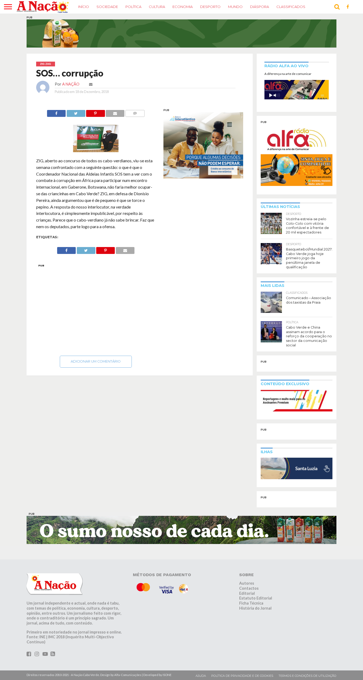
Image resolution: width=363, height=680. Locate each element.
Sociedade (107, 7)
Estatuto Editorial (255, 598)
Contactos (249, 588)
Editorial (247, 593)
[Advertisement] (96, 308)
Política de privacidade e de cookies (242, 676)
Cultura (157, 7)
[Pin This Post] (95, 111)
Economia (182, 7)
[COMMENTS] (135, 111)
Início (83, 7)
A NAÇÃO (70, 84)
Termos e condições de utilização (307, 676)
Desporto (210, 7)
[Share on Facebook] (56, 111)
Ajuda (201, 676)
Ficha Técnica (251, 603)
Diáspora (259, 7)
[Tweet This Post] (75, 111)
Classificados (290, 7)
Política (133, 7)
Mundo (235, 7)
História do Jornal (255, 608)
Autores (246, 583)
